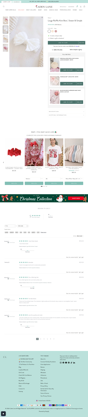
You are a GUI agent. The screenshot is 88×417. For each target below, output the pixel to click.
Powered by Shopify (44, 411)
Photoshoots (44, 378)
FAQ (20, 386)
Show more (43, 232)
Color (52, 28)
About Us (43, 359)
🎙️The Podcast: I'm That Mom (26, 364)
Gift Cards (21, 372)
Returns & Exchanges (24, 383)
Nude (52, 31)
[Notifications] (77, 6)
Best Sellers (31, 10)
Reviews (43, 367)
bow (21, 232)
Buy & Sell (21, 381)
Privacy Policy (44, 386)
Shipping (43, 370)
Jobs (42, 381)
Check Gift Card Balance (25, 375)
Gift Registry (22, 378)
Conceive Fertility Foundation (48, 362)
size (29, 232)
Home (75, 10)
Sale (80, 10)
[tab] (6, 2)
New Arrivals (11, 10)
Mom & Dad (53, 10)
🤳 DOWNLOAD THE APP (26, 359)
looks (25, 232)
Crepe (55, 31)
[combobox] (10, 226)
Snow (49, 31)
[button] (26, 17)
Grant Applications (45, 364)
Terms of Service (45, 393)
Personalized (65, 10)
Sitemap (21, 391)
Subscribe (71, 6)
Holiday (21, 10)
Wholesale (63, 6)
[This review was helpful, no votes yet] (79, 257)
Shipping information (58, 115)
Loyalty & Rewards (23, 370)
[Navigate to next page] (54, 339)
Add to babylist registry (76, 49)
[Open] (3, 413)
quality (6, 232)
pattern (33, 232)
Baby (40, 10)
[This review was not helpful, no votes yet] (82, 257)
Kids (45, 10)
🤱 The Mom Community (25, 362)
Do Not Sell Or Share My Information (47, 389)
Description (54, 111)
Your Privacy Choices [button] (46, 396)
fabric (16, 232)
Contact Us (22, 389)
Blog (20, 367)
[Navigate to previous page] (34, 339)
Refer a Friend (44, 383)
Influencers (43, 375)
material (12, 232)
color (38, 232)
